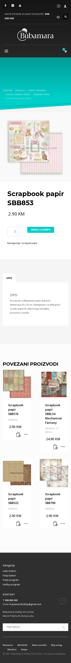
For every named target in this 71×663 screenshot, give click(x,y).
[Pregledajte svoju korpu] (65, 51)
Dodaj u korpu (40, 229)
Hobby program (11, 584)
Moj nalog (56, 645)
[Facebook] (5, 5)
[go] (63, 627)
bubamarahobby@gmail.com (26, 604)
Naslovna (8, 645)
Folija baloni (9, 575)
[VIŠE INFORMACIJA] (25, 434)
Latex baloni (9, 571)
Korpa (24, 649)
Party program (11, 579)
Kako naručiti (39, 645)
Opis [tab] (9, 278)
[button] (18, 434)
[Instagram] (12, 5)
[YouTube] (20, 5)
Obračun (12, 649)
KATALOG (22, 645)
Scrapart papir (29, 243)
